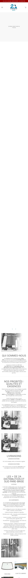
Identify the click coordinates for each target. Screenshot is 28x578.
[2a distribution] (13, 7)
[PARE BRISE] (7, 566)
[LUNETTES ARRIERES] (21, 566)
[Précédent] (12, 329)
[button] (25, 7)
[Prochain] (15, 329)
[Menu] (2, 7)
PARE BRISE (7, 574)
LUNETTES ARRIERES (20, 574)
